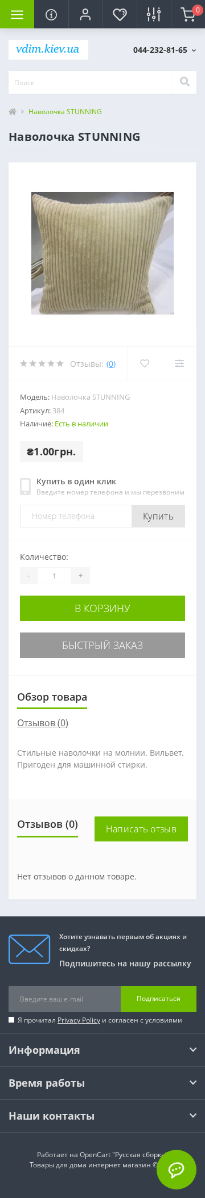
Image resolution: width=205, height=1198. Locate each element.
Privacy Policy (79, 1020)
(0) (111, 363)
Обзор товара (52, 696)
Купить (158, 516)
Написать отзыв (141, 829)
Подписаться (159, 998)
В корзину (102, 608)
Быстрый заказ (102, 645)
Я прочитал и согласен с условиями (100, 1020)
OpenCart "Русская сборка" (124, 1154)
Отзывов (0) (42, 723)
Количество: (44, 556)
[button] (85, 14)
